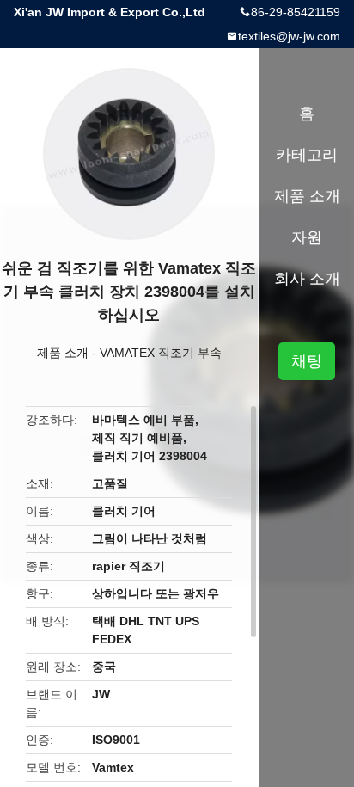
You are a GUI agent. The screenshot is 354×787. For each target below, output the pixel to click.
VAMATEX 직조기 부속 (161, 353)
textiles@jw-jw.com (289, 36)
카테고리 (307, 154)
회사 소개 (307, 278)
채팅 (306, 361)
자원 (306, 237)
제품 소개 (62, 353)
